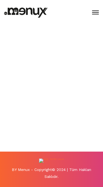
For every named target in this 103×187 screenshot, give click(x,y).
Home (28, 63)
